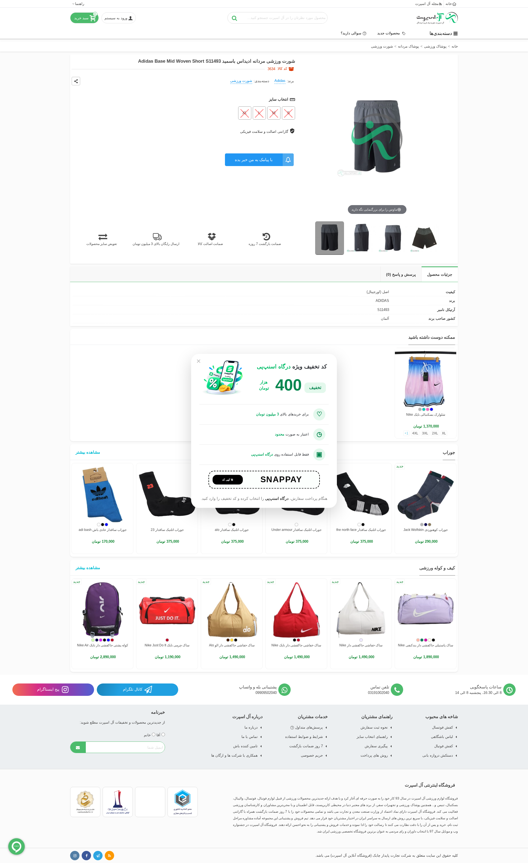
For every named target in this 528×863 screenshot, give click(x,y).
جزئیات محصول (439, 274)
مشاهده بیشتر (88, 452)
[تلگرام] (98, 855)
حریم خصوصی (312, 755)
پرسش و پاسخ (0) (401, 274)
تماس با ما (249, 737)
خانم (148, 735)
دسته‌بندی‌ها (441, 33)
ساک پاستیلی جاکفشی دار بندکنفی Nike (425, 645)
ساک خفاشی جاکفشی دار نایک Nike (296, 645)
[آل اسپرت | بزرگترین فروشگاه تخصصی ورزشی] (437, 18)
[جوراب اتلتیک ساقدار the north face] (361, 494)
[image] (329, 238)
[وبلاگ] (109, 855)
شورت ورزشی (241, 81)
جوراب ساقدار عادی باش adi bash (103, 530)
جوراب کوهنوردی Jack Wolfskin (425, 530)
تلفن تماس (379, 687)
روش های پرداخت (374, 755)
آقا (158, 735)
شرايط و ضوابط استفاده (304, 737)
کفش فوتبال (443, 746)
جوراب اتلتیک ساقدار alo (232, 530)
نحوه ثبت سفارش (374, 727)
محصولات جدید (389, 33)
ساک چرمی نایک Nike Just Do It (167, 645)
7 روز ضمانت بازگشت (306, 746)
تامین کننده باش (245, 746)
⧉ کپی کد (227, 479)
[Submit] (78, 747)
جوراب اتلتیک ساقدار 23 (167, 530)
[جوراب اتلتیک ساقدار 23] (167, 494)
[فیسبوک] (86, 855)
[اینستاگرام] (74, 855)
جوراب (449, 452)
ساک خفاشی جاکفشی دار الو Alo (232, 645)
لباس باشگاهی (442, 737)
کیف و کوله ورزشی (437, 568)
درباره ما (251, 727)
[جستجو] (234, 17)
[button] (78, 3)
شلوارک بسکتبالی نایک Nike (425, 415)
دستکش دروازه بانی (437, 755)
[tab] (439, 274)
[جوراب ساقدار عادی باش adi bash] (102, 494)
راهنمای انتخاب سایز (372, 737)
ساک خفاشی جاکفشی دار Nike (361, 645)
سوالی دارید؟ (351, 33)
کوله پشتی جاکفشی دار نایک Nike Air (102, 645)
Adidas (279, 81)
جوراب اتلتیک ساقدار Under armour (296, 530)
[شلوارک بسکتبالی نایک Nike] (425, 378)
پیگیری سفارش (376, 746)
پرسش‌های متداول (308, 727)
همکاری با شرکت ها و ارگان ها (234, 755)
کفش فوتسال (442, 727)
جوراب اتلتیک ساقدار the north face (361, 530)
